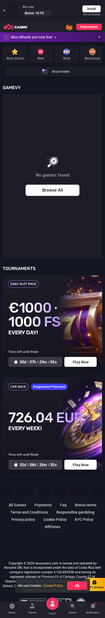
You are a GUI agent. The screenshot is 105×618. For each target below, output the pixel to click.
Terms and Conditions (29, 512)
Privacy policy (23, 519)
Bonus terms (85, 505)
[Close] (99, 37)
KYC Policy (84, 519)
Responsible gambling (75, 512)
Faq (63, 505)
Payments (43, 505)
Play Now (81, 362)
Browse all (52, 190)
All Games (17, 505)
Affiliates (52, 527)
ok (77, 586)
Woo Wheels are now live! (31, 37)
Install (91, 9)
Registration (89, 27)
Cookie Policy (54, 519)
